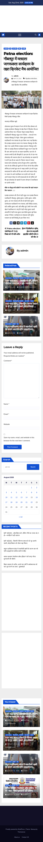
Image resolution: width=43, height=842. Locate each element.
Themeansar (21, 832)
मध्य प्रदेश (27, 278)
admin (16, 76)
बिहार (19, 48)
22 (32, 502)
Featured (8, 278)
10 (6, 497)
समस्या (32, 278)
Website (7, 424)
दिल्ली (14, 324)
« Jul (20, 517)
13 (21, 497)
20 (21, 502)
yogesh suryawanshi (27, 287)
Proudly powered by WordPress (15, 829)
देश (10, 48)
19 (16, 502)
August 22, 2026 (13, 720)
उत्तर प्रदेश (8, 785)
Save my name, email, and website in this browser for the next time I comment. (19, 439)
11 (11, 497)
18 (11, 502)
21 (26, 502)
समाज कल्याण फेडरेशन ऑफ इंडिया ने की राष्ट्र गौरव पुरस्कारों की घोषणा (20, 789)
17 (6, 502)
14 (26, 497)
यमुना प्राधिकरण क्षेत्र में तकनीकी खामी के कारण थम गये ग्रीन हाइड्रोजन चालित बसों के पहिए (21, 329)
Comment (8, 361)
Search (6, 460)
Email (6, 414)
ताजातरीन (6, 48)
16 (37, 497)
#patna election (31, 78)
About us (17, 837)
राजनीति (23, 48)
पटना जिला (15, 48)
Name (6, 404)
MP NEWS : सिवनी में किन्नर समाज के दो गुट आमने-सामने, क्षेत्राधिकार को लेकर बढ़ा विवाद (21, 306)
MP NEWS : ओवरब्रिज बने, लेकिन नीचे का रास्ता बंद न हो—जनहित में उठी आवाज (21, 283)
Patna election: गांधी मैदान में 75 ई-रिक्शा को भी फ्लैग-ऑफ (13, 231)
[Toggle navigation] (20, 35)
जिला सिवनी (15, 278)
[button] (35, 35)
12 (16, 497)
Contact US (25, 837)
